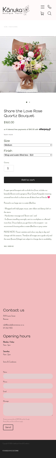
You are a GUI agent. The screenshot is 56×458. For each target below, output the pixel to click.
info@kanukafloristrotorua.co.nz (13, 325)
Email (4, 391)
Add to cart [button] (28, 179)
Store (5, 27)
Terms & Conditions (9, 362)
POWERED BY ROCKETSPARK (10, 451)
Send (8, 427)
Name (5, 372)
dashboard (16, 443)
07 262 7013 (7, 328)
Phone (5, 382)
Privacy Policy (6, 421)
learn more (8, 134)
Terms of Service (16, 421)
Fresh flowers (13, 27)
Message (6, 401)
